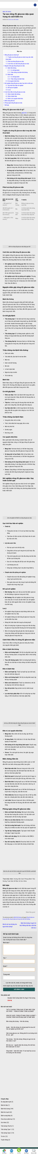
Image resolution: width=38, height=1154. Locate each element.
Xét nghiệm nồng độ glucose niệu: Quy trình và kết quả (18, 83)
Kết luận (6, 105)
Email (5, 966)
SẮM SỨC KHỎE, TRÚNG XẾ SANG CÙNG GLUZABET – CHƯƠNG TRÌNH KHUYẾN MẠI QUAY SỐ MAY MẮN (21, 1016)
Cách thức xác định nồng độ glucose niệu (17, 63)
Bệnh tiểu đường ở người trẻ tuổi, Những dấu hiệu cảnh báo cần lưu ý (28, 925)
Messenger (26, 1153)
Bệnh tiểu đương (7, 11)
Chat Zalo (11, 1153)
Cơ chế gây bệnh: (14, 70)
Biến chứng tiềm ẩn (9, 100)
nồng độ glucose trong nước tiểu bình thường (20, 919)
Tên (4, 958)
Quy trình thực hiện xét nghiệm (14, 85)
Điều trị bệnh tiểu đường (13, 94)
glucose (24, 113)
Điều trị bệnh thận (11, 96)
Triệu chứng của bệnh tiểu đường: (18, 72)
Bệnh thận (9, 74)
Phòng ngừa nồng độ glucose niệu (13, 103)
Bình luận (6, 942)
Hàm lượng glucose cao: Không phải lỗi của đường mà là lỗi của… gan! (21, 1034)
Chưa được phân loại (6, 1119)
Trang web (6, 974)
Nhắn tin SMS (33, 1153)
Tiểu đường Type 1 (6, 1129)
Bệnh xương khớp (5, 1115)
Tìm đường (4, 1153)
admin (16, 19)
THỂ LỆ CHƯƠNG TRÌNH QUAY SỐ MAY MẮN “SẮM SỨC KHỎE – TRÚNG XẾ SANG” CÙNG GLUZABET (20, 1010)
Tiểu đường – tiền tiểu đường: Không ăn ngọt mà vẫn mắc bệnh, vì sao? (20, 1040)
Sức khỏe (3, 1122)
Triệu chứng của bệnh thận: (16, 79)
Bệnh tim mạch (5, 1112)
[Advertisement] (19, 1076)
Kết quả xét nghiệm (12, 87)
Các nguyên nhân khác (12, 81)
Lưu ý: (8, 90)
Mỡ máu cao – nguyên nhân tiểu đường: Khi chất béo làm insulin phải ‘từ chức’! (20, 1046)
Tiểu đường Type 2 (6, 1133)
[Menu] (2, 5)
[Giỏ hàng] (35, 4)
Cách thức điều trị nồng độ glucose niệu (14, 92)
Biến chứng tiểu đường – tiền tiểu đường (17, 1021)
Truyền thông (4, 1140)
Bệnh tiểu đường (11, 68)
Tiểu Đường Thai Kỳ (6, 1126)
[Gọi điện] (19, 1150)
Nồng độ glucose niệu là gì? (11, 55)
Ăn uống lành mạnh (6, 1102)
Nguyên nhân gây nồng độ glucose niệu (14, 66)
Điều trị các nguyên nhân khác (14, 98)
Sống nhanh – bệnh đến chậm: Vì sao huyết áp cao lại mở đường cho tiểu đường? (20, 1051)
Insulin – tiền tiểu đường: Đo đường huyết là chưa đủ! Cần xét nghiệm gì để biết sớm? (20, 1028)
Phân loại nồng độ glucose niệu (15, 61)
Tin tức (3, 1136)
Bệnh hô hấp (4, 1105)
